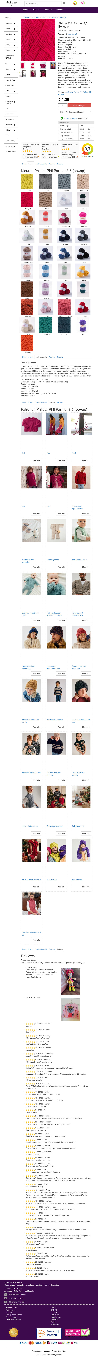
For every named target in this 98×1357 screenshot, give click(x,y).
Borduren (8, 23)
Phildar (7, 130)
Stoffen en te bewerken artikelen (9, 57)
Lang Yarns (9, 125)
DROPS (54, 1310)
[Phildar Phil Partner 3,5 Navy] (64, 253)
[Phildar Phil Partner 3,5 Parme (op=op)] (45, 289)
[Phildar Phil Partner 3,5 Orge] (83, 271)
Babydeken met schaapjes (28, 560)
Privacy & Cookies (58, 1351)
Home (25, 9)
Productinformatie (41, 164)
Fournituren (9, 34)
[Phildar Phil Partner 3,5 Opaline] (64, 271)
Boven (24, 164)
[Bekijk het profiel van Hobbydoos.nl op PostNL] (49, 1333)
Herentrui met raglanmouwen (77, 507)
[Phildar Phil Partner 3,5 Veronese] (45, 325)
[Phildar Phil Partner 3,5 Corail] (45, 217)
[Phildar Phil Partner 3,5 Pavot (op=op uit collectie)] (64, 289)
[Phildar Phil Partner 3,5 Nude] (27, 271)
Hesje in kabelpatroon (30, 826)
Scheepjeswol (10, 146)
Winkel (36, 9)
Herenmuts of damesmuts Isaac (53, 667)
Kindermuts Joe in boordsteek (28, 667)
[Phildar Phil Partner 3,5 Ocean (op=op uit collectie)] (45, 271)
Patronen (48, 9)
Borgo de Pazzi (10, 80)
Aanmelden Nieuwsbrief (13, 1288)
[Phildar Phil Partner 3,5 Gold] (45, 235)
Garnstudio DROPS (9, 102)
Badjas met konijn (78, 826)
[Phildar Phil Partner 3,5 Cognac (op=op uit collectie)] (27, 217)
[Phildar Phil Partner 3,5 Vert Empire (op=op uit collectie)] (64, 325)
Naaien (7, 50)
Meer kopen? (72, 34)
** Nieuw (8, 18)
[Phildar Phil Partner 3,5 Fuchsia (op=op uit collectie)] (83, 217)
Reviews (60, 164)
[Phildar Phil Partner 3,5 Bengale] (27, 199)
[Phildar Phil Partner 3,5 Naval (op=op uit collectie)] (45, 253)
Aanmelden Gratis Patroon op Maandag (19, 1291)
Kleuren (30, 164)
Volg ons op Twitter (16, 1298)
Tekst (74, 453)
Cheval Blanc (9, 85)
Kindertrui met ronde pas (31, 773)
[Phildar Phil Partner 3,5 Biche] (45, 199)
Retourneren (11, 1310)
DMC (7, 91)
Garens (7, 69)
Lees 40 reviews (74, 30)
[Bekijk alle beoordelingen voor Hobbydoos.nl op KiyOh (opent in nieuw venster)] (75, 3)
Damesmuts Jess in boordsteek (79, 667)
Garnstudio (55, 1315)
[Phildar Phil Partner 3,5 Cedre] (83, 199)
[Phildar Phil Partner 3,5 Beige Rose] (83, 181)
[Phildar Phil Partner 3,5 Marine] (64, 235)
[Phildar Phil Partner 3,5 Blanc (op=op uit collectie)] (64, 199)
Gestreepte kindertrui (55, 719)
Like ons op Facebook (17, 1294)
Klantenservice (11, 1307)
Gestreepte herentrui (55, 826)
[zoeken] (64, 3)
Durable (8, 96)
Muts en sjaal (52, 879)
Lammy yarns (9, 114)
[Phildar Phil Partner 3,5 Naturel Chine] (27, 253)
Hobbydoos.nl (26, 17)
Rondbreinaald (11, 1317)
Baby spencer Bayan (79, 559)
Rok (48, 453)
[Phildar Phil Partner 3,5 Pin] (83, 289)
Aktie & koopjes (10, 151)
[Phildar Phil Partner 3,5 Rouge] (83, 307)
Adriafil (7, 75)
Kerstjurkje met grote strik (31, 879)
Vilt (6, 64)
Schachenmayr (10, 141)
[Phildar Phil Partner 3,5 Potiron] (27, 307)
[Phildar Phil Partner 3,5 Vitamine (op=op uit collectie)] (27, 343)
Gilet (48, 506)
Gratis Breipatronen (13, 1319)
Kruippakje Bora (53, 559)
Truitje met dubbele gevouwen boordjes (54, 614)
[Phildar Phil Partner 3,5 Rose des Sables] (64, 307)
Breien (7, 29)
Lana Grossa (9, 119)
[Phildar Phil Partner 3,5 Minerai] (83, 235)
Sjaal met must (77, 879)
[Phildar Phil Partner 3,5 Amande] (64, 181)
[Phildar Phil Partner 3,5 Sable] (27, 325)
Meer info (36, 460)
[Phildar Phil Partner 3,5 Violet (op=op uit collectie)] (83, 325)
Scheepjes (55, 1324)
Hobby (7, 45)
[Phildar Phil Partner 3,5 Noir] (83, 253)
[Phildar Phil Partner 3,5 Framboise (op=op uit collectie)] (64, 217)
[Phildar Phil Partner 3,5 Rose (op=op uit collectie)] (45, 307)
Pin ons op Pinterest (16, 1302)
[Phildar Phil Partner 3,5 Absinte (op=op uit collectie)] (27, 181)
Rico (6, 135)
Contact (9, 1312)
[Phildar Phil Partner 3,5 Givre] (27, 235)
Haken (7, 39)
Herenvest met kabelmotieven (77, 614)
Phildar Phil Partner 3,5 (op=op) (54, 17)
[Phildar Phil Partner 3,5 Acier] (45, 181)
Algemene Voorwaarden (41, 1351)
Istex (6, 108)
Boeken (59, 9)
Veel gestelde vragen (14, 1315)
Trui (23, 453)
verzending (70, 118)
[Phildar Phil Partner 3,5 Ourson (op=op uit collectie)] (27, 289)
